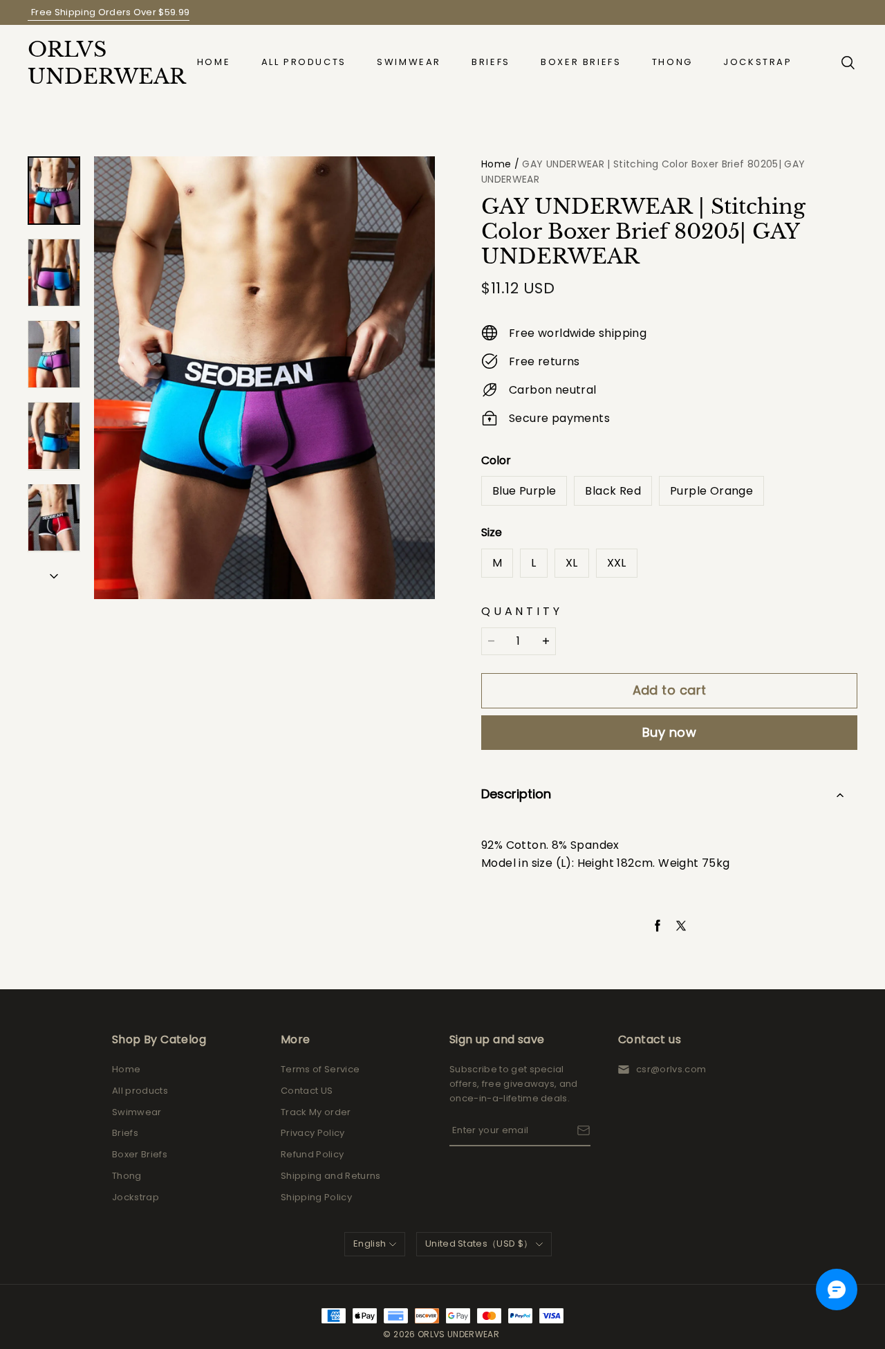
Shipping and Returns (331, 1175)
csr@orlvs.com (671, 1069)
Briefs (491, 61)
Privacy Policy (313, 1132)
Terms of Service (320, 1069)
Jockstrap (757, 61)
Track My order (316, 1112)
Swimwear (409, 61)
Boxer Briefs (581, 61)
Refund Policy (312, 1154)
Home (213, 61)
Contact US (307, 1090)
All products (303, 61)
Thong (672, 61)
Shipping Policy (316, 1197)
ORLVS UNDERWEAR (97, 63)
